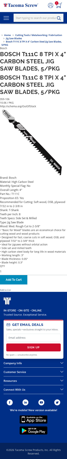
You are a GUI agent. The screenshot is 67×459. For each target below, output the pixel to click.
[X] (57, 402)
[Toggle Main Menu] (6, 17)
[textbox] (38, 18)
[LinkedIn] (25, 402)
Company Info (13, 363)
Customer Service (15, 372)
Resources (10, 381)
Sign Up (33, 347)
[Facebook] (10, 402)
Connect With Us (14, 389)
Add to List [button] (5, 289)
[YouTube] (41, 402)
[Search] (60, 18)
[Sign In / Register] (50, 5)
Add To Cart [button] (14, 279)
